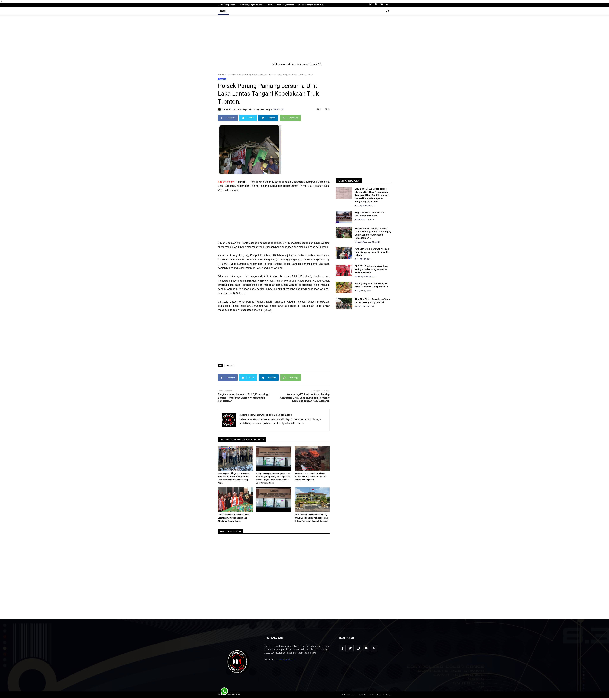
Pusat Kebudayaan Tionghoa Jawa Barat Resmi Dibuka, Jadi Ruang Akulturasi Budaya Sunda (233, 517)
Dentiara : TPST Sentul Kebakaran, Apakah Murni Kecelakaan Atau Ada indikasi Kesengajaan (311, 476)
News (223, 10)
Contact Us (387, 695)
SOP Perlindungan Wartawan (310, 4)
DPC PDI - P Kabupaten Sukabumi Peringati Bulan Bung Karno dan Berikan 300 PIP (371, 269)
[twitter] (370, 5)
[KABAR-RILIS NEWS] (238, 661)
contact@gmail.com (285, 659)
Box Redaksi (363, 695)
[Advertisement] (329, 40)
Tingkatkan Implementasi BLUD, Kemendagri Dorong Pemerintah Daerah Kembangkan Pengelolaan (243, 398)
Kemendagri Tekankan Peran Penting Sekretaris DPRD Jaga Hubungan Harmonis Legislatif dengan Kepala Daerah (305, 398)
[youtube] (387, 5)
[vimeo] (376, 5)
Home (271, 4)
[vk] (381, 5)
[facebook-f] (342, 648)
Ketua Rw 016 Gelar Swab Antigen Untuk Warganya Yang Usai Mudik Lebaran (372, 252)
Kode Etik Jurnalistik (285, 4)
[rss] (374, 648)
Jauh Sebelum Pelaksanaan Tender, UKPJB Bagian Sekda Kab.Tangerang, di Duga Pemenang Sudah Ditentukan (311, 517)
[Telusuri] (387, 11)
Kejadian (222, 79)
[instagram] (358, 648)
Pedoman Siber (375, 695)
